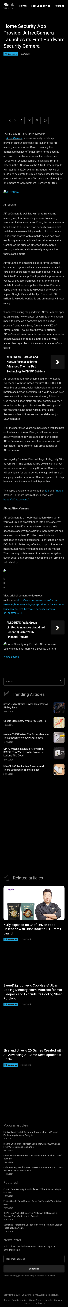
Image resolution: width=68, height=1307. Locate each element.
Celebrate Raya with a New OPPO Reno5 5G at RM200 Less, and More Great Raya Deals (33, 1169)
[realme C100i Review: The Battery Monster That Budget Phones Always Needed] (59, 737)
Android (59, 491)
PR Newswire (11, 54)
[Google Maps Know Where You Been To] (59, 722)
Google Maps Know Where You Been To (24, 721)
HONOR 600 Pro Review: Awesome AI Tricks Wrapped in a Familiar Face (23, 768)
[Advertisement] (34, 816)
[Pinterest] (37, 120)
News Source (11, 657)
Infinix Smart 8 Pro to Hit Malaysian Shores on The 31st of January (32, 1157)
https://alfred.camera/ (16, 499)
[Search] (61, 682)
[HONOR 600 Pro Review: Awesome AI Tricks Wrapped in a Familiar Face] (59, 769)
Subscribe (34, 1268)
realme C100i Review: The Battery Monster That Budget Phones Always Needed (26, 736)
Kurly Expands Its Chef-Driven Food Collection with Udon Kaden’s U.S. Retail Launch (32, 929)
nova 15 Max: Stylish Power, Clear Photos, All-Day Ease (25, 705)
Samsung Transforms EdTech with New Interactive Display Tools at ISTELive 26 (32, 1226)
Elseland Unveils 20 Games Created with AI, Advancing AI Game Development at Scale (33, 1055)
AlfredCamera (14, 138)
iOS (47, 491)
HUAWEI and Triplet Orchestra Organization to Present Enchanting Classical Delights (30, 1133)
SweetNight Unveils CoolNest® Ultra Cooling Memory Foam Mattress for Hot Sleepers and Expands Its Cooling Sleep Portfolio (33, 992)
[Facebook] (21, 120)
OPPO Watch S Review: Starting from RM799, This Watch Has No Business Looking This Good (23, 752)
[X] (29, 120)
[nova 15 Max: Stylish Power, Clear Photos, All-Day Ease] (59, 707)
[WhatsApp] (45, 120)
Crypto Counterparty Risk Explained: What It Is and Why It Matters (32, 1191)
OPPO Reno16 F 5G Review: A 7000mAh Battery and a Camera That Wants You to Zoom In (30, 1214)
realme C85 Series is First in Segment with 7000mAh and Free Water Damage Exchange (31, 1145)
